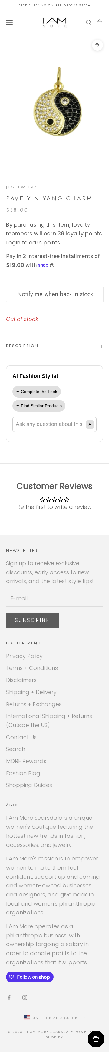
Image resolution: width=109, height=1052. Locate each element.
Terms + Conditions (32, 668)
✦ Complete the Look (36, 391)
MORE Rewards (26, 761)
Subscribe (32, 620)
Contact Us (21, 737)
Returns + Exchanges (34, 704)
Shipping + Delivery (31, 692)
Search (15, 749)
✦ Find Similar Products (39, 405)
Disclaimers (21, 680)
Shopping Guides (29, 785)
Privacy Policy (24, 656)
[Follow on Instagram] (25, 998)
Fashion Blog (23, 773)
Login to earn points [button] (33, 242)
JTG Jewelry (21, 187)
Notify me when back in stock (55, 294)
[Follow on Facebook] (9, 998)
